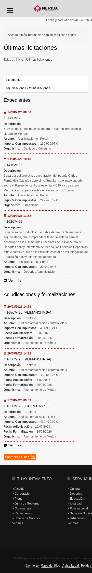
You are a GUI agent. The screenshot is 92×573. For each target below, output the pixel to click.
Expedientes (13, 80)
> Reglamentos (22, 513)
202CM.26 (14, 221)
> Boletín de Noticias (26, 518)
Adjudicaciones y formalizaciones (27, 88)
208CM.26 (14, 118)
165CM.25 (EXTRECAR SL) (28, 406)
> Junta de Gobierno (25, 503)
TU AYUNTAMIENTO (34, 479)
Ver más (14, 280)
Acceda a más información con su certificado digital (42, 35)
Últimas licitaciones (39, 59)
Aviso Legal (70, 565)
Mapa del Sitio (51, 565)
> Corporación (21, 493)
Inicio (20, 59)
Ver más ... (19, 523)
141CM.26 (14, 165)
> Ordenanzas (21, 508)
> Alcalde (18, 488)
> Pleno (17, 498)
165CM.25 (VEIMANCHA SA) (28, 312)
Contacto (32, 565)
